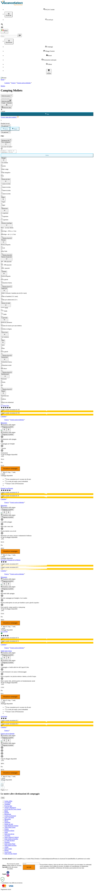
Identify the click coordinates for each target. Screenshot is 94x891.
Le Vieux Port (5, 405)
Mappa (15, 129)
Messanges (4, 423)
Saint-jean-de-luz (9, 834)
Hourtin (6, 812)
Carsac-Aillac (8, 801)
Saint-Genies (8, 848)
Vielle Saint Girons (6, 651)
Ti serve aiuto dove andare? (9, 117)
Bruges (6, 850)
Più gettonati (4, 126)
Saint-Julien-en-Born (10, 845)
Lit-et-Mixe (7, 802)
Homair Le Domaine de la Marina (10, 560)
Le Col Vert (4, 631)
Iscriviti (29, 867)
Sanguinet (7, 822)
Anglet (6, 847)
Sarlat (6, 832)
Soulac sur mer (8, 824)
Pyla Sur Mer (8, 806)
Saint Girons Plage (9, 844)
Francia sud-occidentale (24, 83)
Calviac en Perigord (10, 816)
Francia (13, 83)
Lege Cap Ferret (9, 817)
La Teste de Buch (9, 840)
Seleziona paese (5, 96)
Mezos (6, 821)
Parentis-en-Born (9, 830)
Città (2, 797)
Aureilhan (7, 804)
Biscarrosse (7, 814)
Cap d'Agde (7, 852)
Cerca (47, 155)
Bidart (6, 811)
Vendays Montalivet (10, 807)
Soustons (7, 842)
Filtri (48, 114)
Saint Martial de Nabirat (11, 825)
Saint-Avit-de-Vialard (10, 853)
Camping (7, 83)
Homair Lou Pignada (7, 488)
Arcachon (7, 835)
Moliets (3, 86)
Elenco (6, 129)
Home (2, 79)
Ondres (6, 829)
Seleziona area (5, 98)
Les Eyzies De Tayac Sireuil (12, 809)
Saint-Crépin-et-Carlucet (11, 837)
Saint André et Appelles (11, 839)
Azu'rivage (4, 716)
